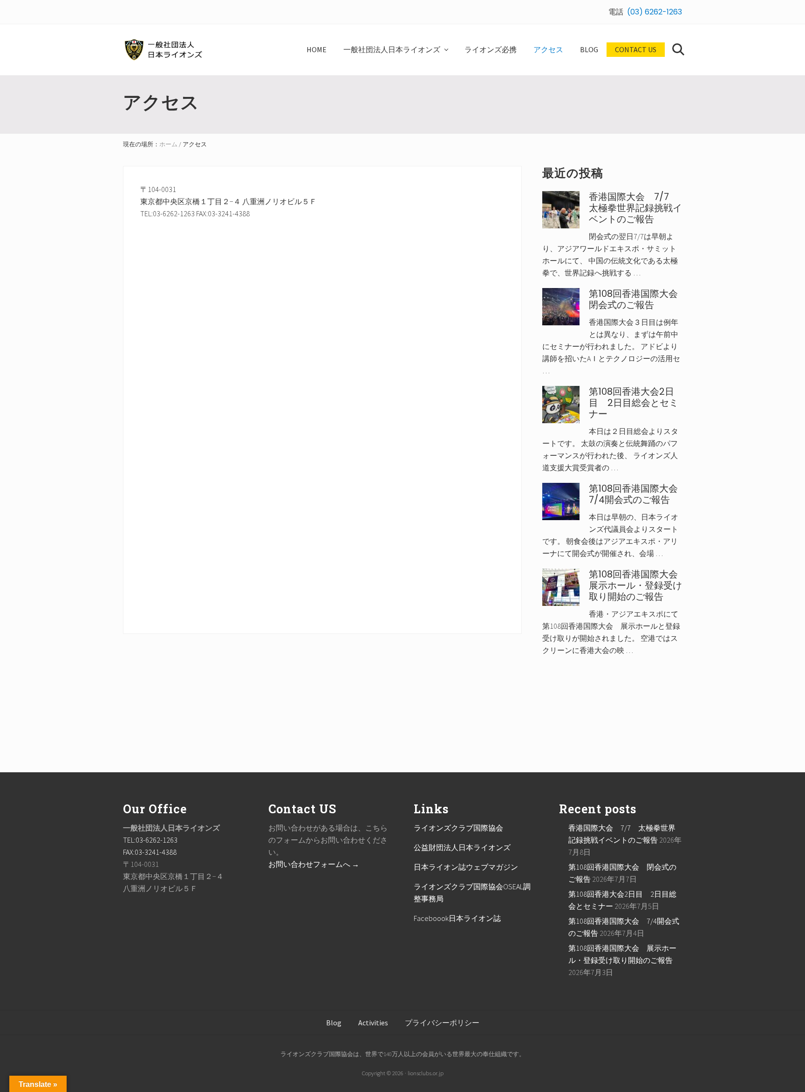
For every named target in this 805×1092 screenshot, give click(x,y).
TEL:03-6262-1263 (150, 840)
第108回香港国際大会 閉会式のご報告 (638, 299)
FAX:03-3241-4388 (150, 852)
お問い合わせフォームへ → (313, 864)
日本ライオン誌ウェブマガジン (466, 867)
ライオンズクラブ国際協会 (458, 827)
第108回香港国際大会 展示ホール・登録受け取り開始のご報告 (638, 585)
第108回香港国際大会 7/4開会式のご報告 (638, 494)
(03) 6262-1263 (654, 12)
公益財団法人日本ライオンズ (462, 847)
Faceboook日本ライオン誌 (457, 918)
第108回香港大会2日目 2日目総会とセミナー (633, 402)
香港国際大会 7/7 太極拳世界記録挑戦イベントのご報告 (635, 208)
